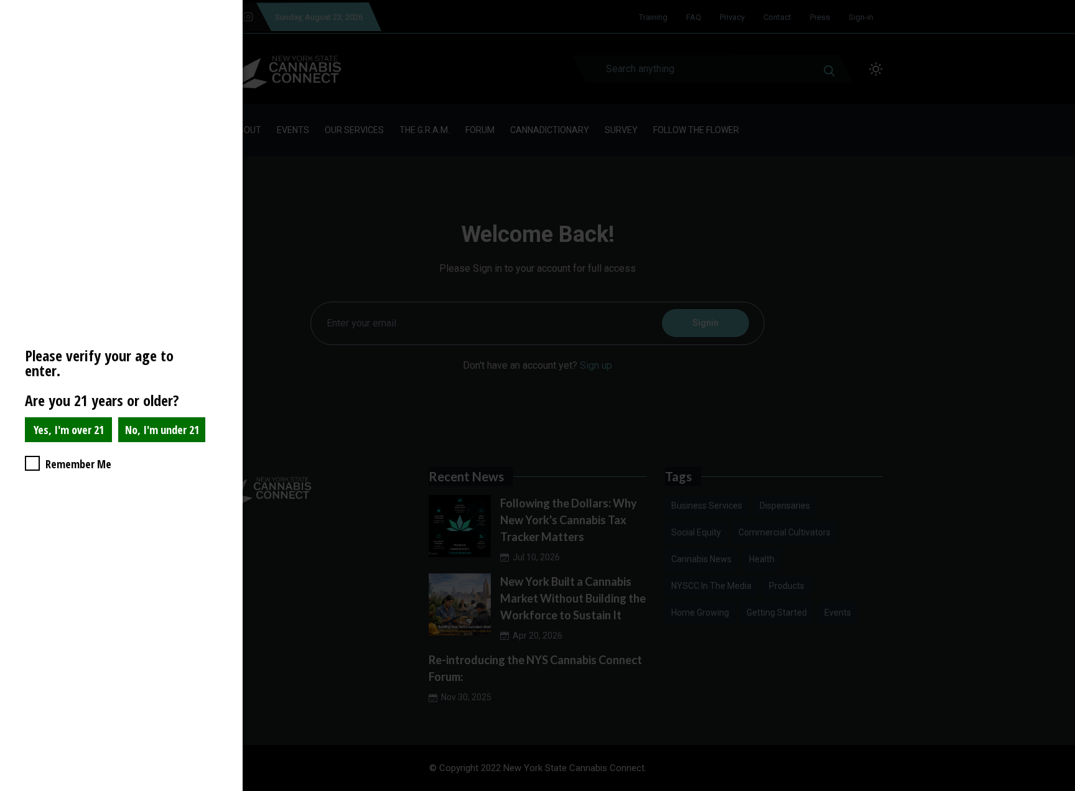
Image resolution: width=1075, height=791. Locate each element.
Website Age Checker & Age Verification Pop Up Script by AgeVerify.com (1059, 788)
